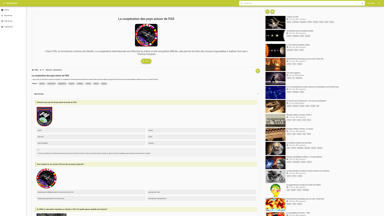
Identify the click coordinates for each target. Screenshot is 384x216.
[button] (146, 94)
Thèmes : (35, 83)
